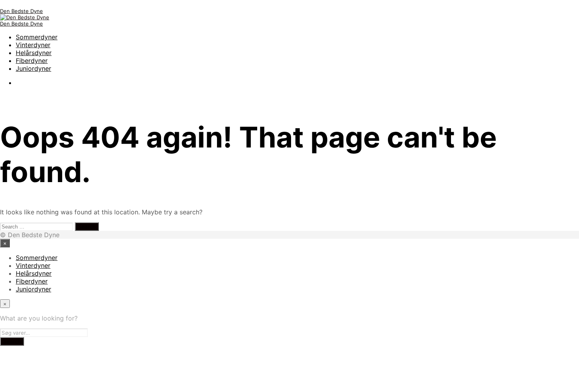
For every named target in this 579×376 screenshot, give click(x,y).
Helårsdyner (34, 53)
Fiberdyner (32, 61)
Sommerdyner (37, 37)
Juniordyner (33, 68)
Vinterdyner (33, 45)
